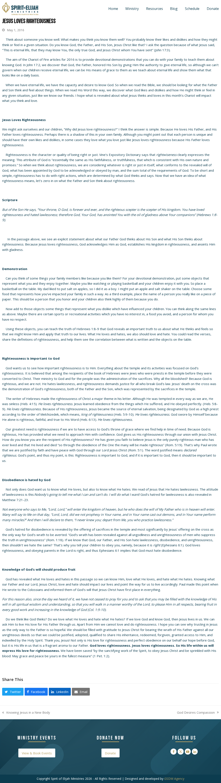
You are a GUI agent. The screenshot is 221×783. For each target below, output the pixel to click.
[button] (12, 692)
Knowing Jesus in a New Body (26, 712)
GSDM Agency (174, 779)
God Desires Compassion (196, 712)
